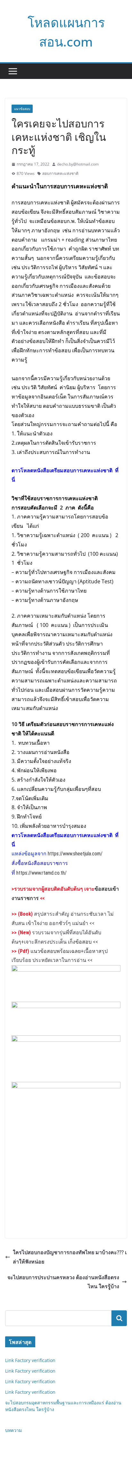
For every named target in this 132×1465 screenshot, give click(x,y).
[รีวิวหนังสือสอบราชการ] (66, 1086)
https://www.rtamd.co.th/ (41, 873)
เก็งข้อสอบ (80, 942)
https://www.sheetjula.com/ (75, 854)
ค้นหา (119, 1318)
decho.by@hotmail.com (78, 164)
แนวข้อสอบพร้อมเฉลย (55, 951)
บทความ (13, 1430)
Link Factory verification (30, 1360)
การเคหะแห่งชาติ (86, 186)
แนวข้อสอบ (22, 109)
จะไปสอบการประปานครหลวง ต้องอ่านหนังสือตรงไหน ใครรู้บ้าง (63, 1282)
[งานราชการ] (66, 1006)
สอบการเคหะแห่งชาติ (60, 173)
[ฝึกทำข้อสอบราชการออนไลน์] (66, 1040)
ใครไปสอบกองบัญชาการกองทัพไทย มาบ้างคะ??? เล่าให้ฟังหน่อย (70, 1257)
